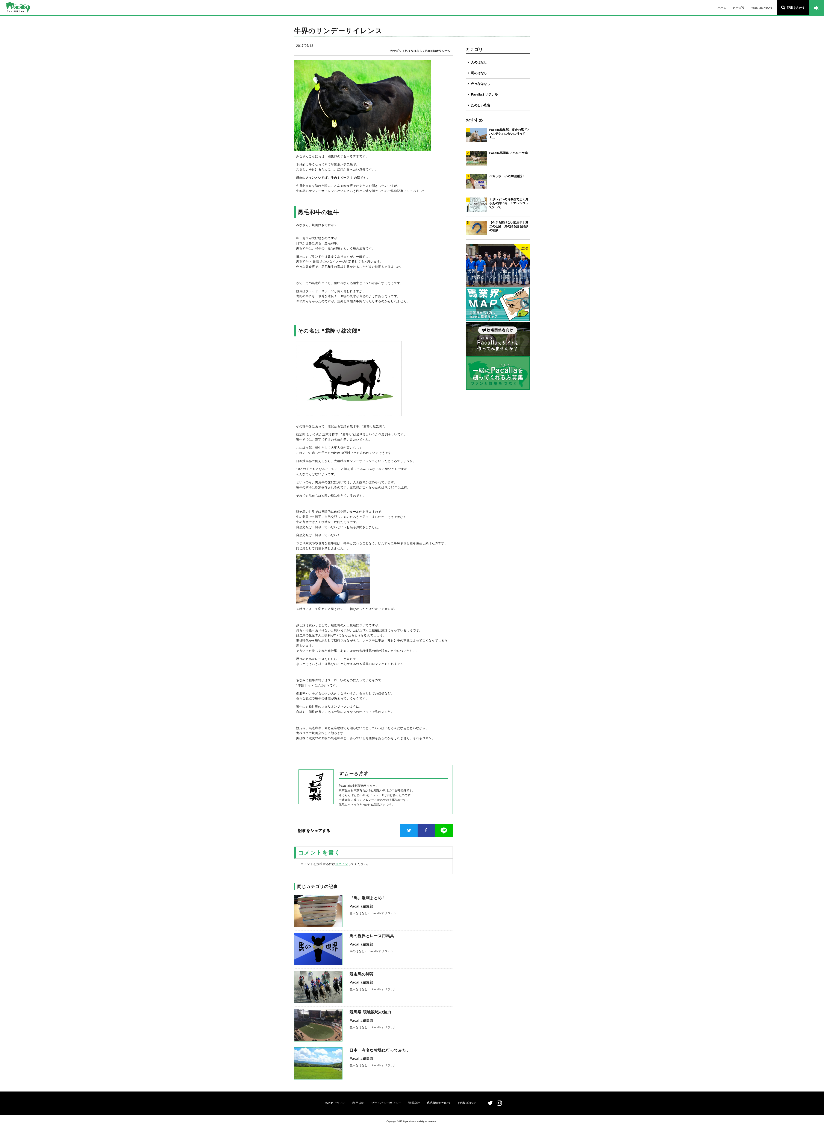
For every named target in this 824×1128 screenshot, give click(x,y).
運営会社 (414, 1103)
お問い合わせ (467, 1103)
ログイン (341, 864)
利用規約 (358, 1103)
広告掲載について (439, 1103)
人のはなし (479, 62)
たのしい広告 (480, 105)
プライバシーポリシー (386, 1103)
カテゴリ (739, 7)
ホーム (722, 7)
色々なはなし (480, 83)
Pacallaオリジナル (484, 94)
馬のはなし (479, 73)
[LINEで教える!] (444, 830)
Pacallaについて (762, 7)
